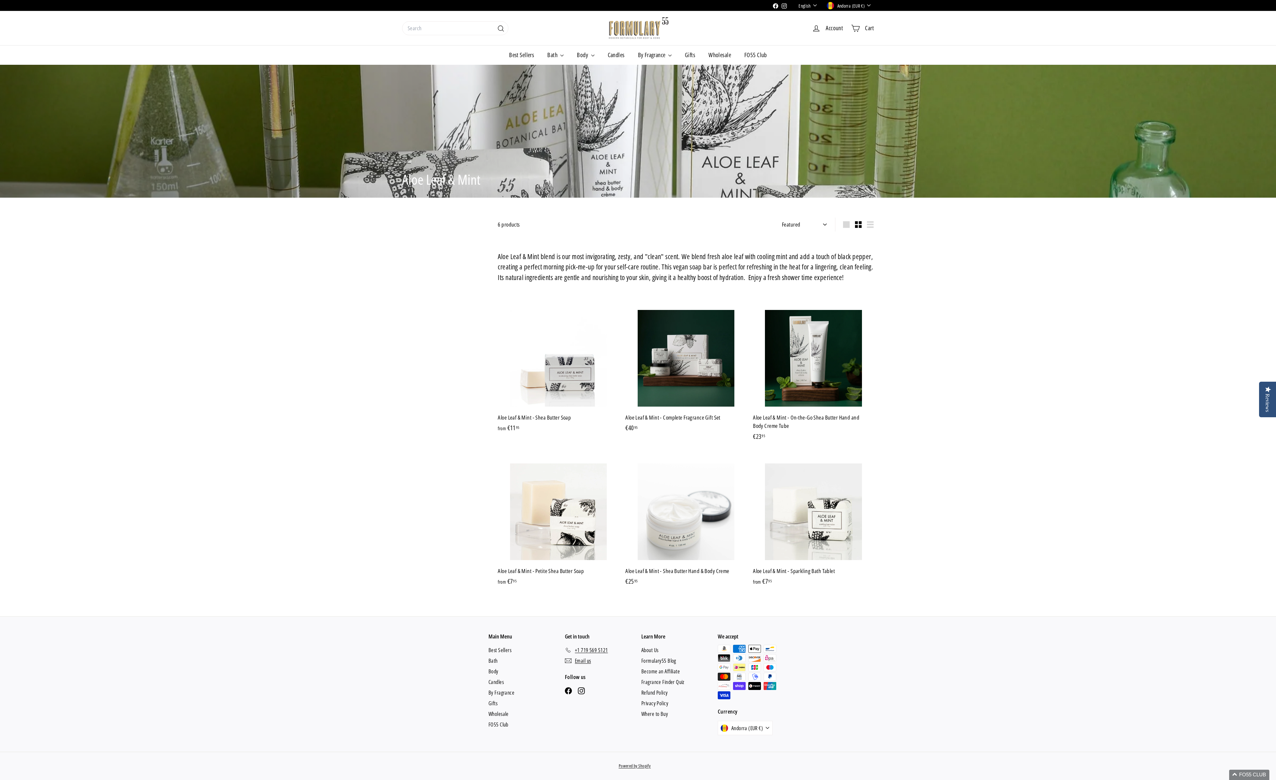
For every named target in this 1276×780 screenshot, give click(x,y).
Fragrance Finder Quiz (663, 682)
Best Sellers (521, 55)
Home (407, 161)
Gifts (690, 55)
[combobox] (455, 28)
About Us (649, 650)
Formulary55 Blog (658, 660)
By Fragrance (652, 55)
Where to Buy (654, 714)
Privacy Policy (654, 703)
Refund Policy (654, 692)
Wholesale (719, 55)
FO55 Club (755, 55)
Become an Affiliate (660, 671)
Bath (553, 55)
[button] (1249, 775)
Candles (616, 55)
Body (583, 55)
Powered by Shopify (635, 766)
